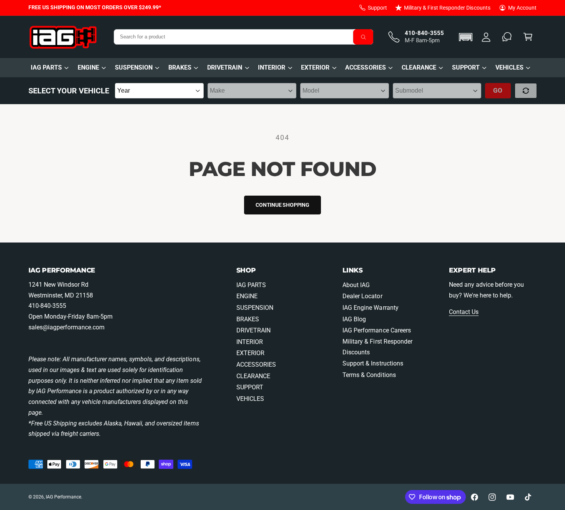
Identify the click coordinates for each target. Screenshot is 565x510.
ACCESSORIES (365, 67)
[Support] (507, 37)
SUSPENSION (134, 67)
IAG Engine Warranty (370, 307)
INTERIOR (271, 67)
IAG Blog (354, 319)
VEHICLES (509, 67)
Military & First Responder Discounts (447, 8)
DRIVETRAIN (224, 67)
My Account (522, 8)
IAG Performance (63, 497)
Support (377, 8)
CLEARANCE (419, 67)
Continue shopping (282, 205)
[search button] (363, 37)
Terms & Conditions (369, 375)
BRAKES (179, 67)
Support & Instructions (372, 363)
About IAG (356, 285)
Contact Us (464, 312)
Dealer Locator (362, 296)
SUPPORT (466, 67)
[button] (466, 37)
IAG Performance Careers (376, 330)
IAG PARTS (46, 67)
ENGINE (88, 67)
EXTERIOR (315, 67)
